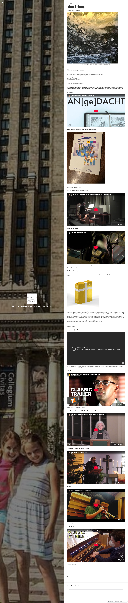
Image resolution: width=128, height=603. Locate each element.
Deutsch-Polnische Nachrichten (32, 306)
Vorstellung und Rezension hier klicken (74, 187)
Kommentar (119, 596)
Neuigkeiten (70, 576)
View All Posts (70, 3)
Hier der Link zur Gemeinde (72, 267)
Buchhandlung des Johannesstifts (108, 274)
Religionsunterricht (76, 576)
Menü (5, 2)
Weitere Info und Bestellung (72, 326)
